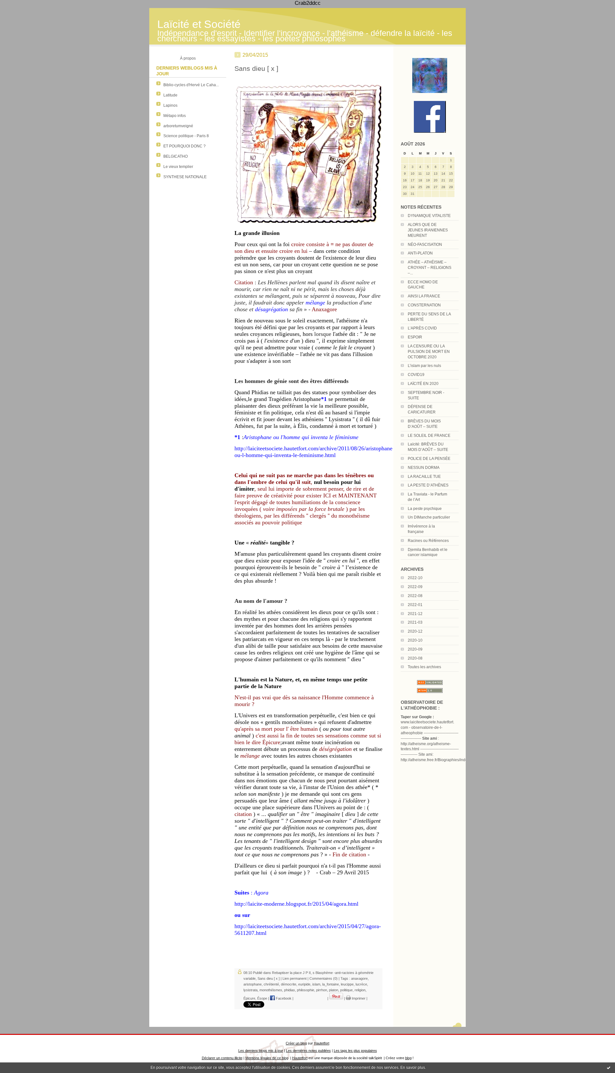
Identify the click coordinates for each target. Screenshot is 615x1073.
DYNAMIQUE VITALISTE (429, 215)
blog (408, 1058)
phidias (289, 990)
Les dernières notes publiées (308, 1050)
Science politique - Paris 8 (186, 136)
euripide (304, 984)
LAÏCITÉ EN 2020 (423, 383)
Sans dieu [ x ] (256, 68)
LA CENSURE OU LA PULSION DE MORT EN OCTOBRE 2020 (429, 351)
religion (360, 990)
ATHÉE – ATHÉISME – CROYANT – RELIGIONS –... (429, 267)
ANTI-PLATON (420, 253)
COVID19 (416, 374)
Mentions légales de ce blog (266, 1058)
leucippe (347, 984)
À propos (188, 58)
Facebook (283, 998)
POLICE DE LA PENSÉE (429, 458)
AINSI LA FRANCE (424, 296)
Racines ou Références (428, 540)
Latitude (170, 95)
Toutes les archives (424, 667)
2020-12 (415, 631)
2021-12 (415, 613)
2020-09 (415, 649)
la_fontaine (330, 984)
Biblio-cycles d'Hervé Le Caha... (191, 85)
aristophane (252, 984)
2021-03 (415, 622)
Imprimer (358, 998)
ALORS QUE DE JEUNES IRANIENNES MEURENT (428, 230)
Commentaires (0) (323, 978)
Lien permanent (295, 978)
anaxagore (359, 978)
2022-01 (415, 605)
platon (333, 990)
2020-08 (415, 658)
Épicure (249, 998)
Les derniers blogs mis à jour (260, 1050)
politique (346, 990)
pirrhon (321, 990)
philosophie (305, 990)
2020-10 (415, 640)
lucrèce (361, 984)
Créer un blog (296, 1043)
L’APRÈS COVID (422, 328)
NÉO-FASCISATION (425, 244)
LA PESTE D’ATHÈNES (428, 485)
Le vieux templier (178, 166)
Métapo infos (174, 115)
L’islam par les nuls (424, 365)
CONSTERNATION (424, 305)
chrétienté (271, 984)
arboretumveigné (178, 126)
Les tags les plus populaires (355, 1050)
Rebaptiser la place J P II (291, 973)
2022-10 (415, 578)
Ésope (262, 998)
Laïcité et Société (199, 24)
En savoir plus (412, 1067)
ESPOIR (415, 337)
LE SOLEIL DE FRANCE (429, 435)
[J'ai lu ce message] (608, 1067)
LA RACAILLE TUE (424, 476)
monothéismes (270, 990)
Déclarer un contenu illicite (222, 1058)
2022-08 (415, 596)
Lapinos (170, 105)
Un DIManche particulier (429, 517)
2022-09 (415, 587)
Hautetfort (321, 1043)
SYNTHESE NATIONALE (185, 177)
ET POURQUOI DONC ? (184, 146)
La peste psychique (425, 508)
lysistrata (250, 990)
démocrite (288, 984)
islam (316, 984)
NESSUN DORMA (423, 467)
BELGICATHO (175, 156)
